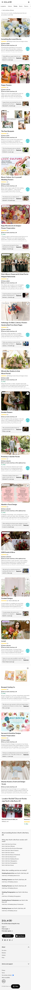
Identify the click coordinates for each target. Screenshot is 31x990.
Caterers (10, 6)
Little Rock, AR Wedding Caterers (10, 881)
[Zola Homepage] (8, 2)
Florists (15, 6)
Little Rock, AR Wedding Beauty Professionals (12, 904)
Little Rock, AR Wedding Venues (9, 910)
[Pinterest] (5, 940)
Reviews (4, 952)
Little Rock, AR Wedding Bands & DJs (11, 875)
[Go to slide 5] (18, 36)
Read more (18, 58)
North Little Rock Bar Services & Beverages (12, 848)
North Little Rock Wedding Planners (10, 858)
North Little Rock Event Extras (9, 844)
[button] (27, 20)
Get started (8, 935)
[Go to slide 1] (13, 36)
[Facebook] (2, 940)
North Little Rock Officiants (8, 846)
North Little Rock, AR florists (8, 10)
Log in (3, 926)
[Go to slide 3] (15, 36)
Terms (3, 972)
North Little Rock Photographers (9, 863)
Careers (3, 955)
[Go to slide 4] (16, 36)
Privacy (3, 970)
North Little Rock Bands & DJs (9, 856)
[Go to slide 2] (14, 36)
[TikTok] (12, 940)
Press (3, 957)
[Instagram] (10, 940)
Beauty (20, 6)
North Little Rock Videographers (9, 861)
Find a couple (5, 929)
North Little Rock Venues (8, 865)
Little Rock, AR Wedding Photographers (11, 896)
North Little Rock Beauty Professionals (11, 854)
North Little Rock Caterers (8, 852)
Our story (4, 950)
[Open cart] (28, 2)
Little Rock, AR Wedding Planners (10, 888)
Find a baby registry (6, 931)
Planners (26, 6)
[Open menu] (2, 2)
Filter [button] (16, 986)
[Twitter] (7, 940)
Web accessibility (6, 977)
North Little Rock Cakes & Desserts (10, 850)
